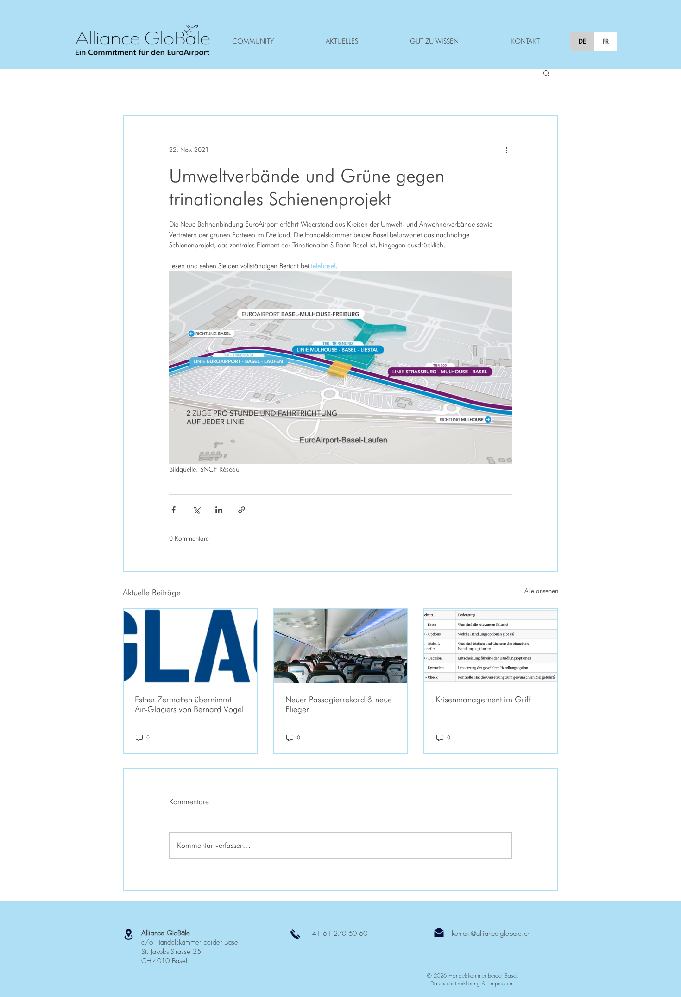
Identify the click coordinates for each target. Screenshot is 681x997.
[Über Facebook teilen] (173, 509)
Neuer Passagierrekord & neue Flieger (338, 704)
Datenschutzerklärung (455, 983)
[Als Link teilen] (241, 509)
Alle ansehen (541, 590)
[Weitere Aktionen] (506, 149)
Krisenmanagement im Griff (483, 699)
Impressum (501, 983)
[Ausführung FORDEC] (490, 646)
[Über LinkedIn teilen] (218, 509)
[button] (546, 72)
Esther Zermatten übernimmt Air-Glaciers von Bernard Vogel (189, 704)
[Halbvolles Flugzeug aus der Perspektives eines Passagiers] (340, 646)
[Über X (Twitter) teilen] (196, 509)
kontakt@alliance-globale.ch (491, 933)
